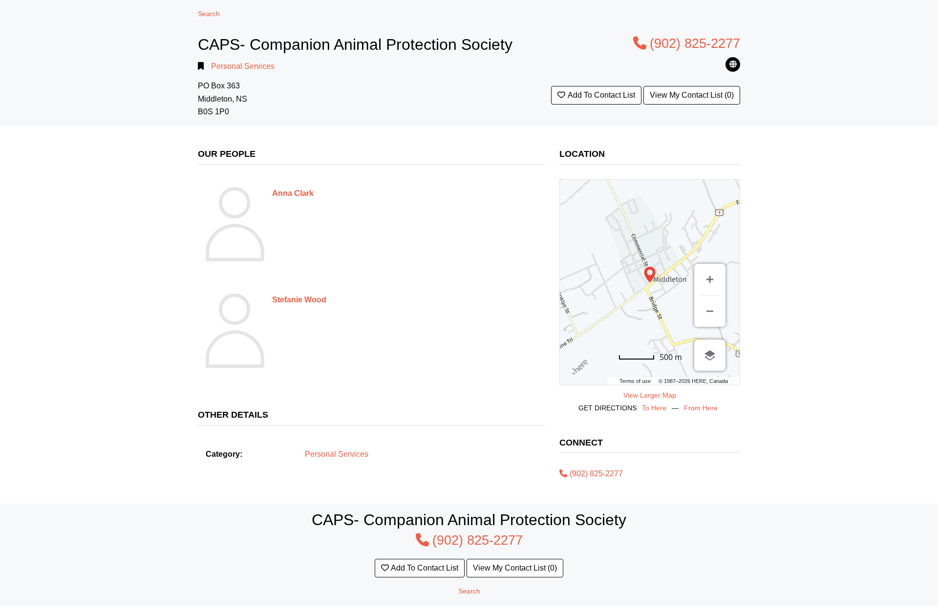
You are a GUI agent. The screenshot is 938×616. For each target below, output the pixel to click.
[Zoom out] (709, 311)
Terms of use (635, 381)
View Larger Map (649, 395)
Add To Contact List (601, 95)
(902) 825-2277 (695, 43)
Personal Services (243, 66)
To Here (654, 408)
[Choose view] (709, 355)
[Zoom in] (709, 279)
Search (209, 14)
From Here (701, 408)
